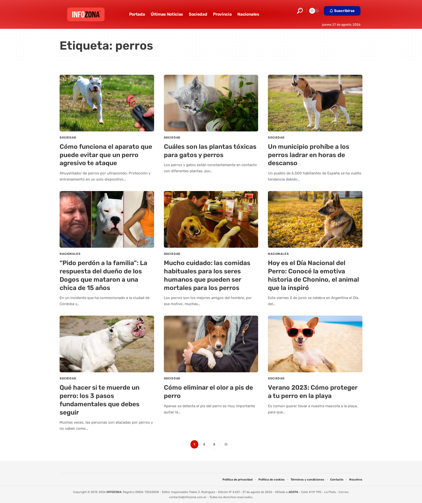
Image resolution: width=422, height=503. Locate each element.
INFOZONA (113, 492)
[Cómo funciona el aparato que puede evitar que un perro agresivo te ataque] (107, 103)
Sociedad (68, 137)
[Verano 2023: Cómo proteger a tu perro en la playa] (315, 344)
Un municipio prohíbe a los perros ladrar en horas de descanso (308, 155)
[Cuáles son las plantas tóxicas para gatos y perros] (211, 103)
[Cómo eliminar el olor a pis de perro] (211, 344)
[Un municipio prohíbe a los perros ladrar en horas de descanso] (315, 103)
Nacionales (70, 254)
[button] (300, 11)
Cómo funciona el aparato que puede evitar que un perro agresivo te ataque (106, 155)
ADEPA (293, 492)
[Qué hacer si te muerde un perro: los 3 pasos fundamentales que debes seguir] (107, 344)
